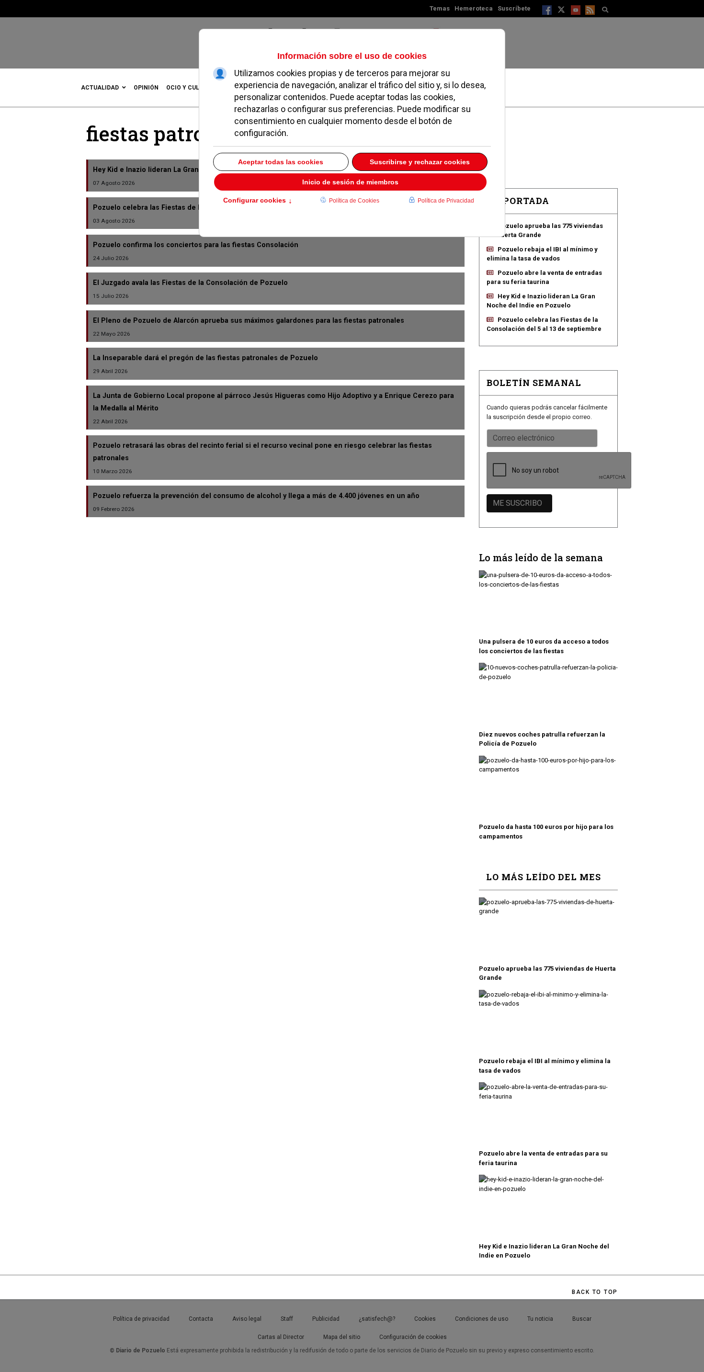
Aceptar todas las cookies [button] (280, 162)
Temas (440, 8)
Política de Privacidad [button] (446, 200)
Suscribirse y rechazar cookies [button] (420, 162)
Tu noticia (540, 1318)
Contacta (201, 1318)
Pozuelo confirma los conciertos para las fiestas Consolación (195, 245)
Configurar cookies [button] (257, 201)
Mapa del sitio (341, 1337)
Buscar (581, 1318)
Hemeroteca (473, 8)
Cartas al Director (281, 1337)
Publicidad (326, 1318)
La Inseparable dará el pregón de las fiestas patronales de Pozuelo (205, 358)
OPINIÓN (146, 87)
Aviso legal (246, 1318)
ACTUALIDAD (100, 87)
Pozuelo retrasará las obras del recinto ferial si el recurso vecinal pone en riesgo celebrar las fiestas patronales (262, 452)
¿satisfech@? (377, 1318)
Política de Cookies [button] (354, 200)
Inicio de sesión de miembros (350, 182)
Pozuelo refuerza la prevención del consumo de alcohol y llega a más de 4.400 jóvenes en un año (256, 495)
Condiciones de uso (481, 1318)
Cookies (425, 1318)
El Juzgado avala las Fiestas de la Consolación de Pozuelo (190, 282)
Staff (287, 1318)
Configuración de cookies (413, 1337)
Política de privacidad (141, 1318)
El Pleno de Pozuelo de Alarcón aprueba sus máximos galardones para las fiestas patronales (248, 320)
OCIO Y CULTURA (190, 87)
